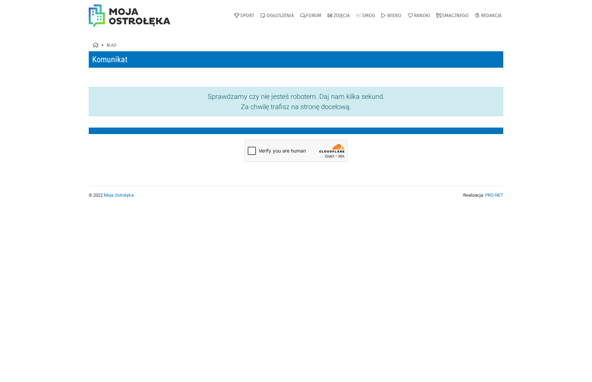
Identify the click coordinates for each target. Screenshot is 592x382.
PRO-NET (494, 195)
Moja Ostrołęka (119, 195)
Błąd (111, 45)
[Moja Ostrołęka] (95, 45)
